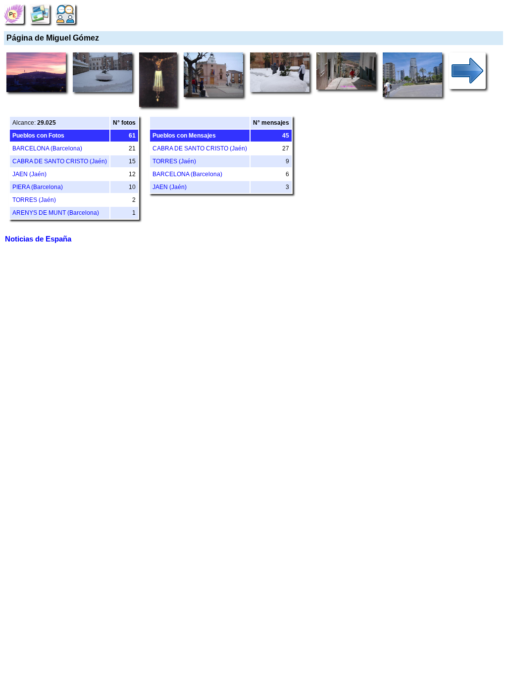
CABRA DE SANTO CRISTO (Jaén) (59, 161)
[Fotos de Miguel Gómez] (40, 13)
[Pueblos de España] (14, 13)
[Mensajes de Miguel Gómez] (65, 13)
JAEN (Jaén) (29, 174)
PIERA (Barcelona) (37, 187)
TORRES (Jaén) (34, 199)
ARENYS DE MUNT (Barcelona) (55, 212)
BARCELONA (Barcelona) (47, 148)
